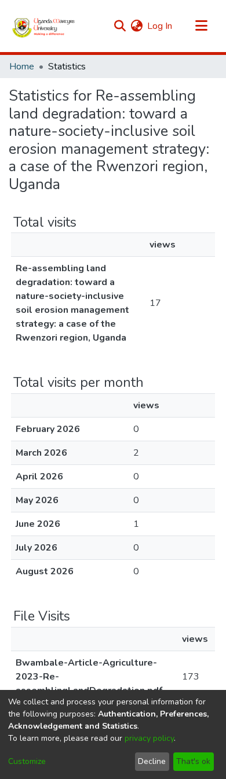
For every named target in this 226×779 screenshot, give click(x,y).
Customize (27, 761)
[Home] (44, 26)
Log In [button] (160, 26)
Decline (152, 761)
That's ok (193, 761)
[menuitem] (136, 26)
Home (21, 66)
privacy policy (149, 738)
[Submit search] (119, 26)
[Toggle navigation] (201, 26)
